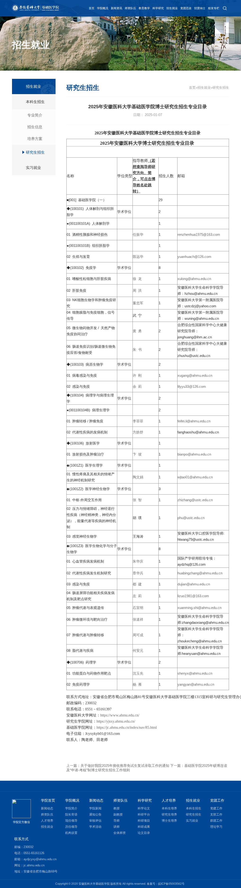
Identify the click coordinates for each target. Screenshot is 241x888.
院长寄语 (71, 814)
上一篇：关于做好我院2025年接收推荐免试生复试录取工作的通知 (117, 766)
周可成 (138, 635)
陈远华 (138, 257)
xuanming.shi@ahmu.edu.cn (199, 608)
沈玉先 (138, 673)
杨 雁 (137, 684)
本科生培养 (169, 808)
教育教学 (144, 8)
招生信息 (34, 127)
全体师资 (119, 833)
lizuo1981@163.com (193, 596)
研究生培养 (169, 814)
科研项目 (144, 820)
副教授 (118, 814)
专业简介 (34, 115)
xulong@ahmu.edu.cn (194, 279)
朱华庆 (138, 561)
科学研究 (158, 8)
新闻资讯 (116, 8)
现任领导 (71, 820)
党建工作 (216, 808)
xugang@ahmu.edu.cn (194, 375)
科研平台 (144, 814)
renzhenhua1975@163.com (198, 234)
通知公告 (95, 814)
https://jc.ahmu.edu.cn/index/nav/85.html (126, 727)
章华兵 (138, 573)
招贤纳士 (199, 8)
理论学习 (216, 826)
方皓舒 (138, 432)
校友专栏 (213, 8)
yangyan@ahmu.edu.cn (195, 684)
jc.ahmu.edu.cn (34, 865)
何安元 (138, 650)
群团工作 (216, 820)
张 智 (137, 500)
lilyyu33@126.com (191, 386)
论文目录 (144, 833)
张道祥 (138, 619)
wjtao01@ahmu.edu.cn (195, 477)
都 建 (137, 584)
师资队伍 (130, 8)
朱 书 (137, 350)
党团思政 (186, 8)
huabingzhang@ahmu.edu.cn (199, 573)
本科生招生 (35, 102)
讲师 (116, 826)
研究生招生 (35, 152)
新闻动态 (47, 808)
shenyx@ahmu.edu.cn (194, 673)
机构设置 (71, 833)
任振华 (138, 234)
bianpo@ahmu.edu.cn (194, 454)
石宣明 (138, 608)
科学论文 (144, 808)
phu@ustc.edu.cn (191, 518)
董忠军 (138, 303)
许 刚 (137, 375)
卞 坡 (137, 454)
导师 (116, 820)
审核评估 (95, 820)
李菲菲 (138, 421)
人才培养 (47, 820)
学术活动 (95, 826)
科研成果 (144, 826)
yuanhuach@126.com (194, 257)
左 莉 (137, 596)
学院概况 (102, 8)
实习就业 (33, 168)
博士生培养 (169, 820)
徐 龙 (137, 279)
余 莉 (137, 386)
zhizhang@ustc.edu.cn (195, 500)
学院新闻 (95, 808)
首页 (91, 8)
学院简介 (71, 808)
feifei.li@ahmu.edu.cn (193, 421)
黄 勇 (137, 331)
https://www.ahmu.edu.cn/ (119, 715)
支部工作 (216, 814)
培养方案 (34, 139)
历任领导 (71, 826)
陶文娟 (138, 477)
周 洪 (137, 290)
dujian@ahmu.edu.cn (193, 584)
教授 (116, 808)
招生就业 (172, 8)
